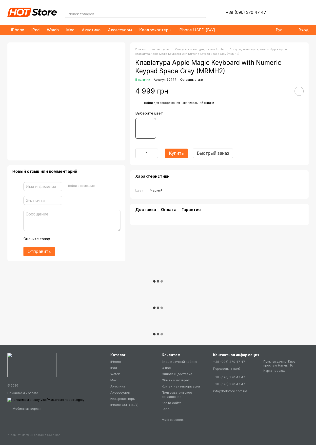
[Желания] (279, 12)
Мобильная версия (26, 408)
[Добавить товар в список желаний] (299, 91)
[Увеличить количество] (154, 153)
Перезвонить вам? (226, 368)
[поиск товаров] (202, 14)
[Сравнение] (292, 12)
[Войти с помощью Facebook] (100, 186)
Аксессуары (120, 29)
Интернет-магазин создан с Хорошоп (33, 435)
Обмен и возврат (175, 380)
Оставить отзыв (191, 79)
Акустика (91, 29)
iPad (36, 29)
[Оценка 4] (82, 239)
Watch (53, 29)
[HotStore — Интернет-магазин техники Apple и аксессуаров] (32, 365)
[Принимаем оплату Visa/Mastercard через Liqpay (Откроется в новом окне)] (45, 399)
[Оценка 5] (90, 239)
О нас (166, 368)
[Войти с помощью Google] (108, 186)
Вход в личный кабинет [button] (180, 362)
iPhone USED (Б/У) (197, 29)
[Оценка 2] (66, 239)
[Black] (145, 128)
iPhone (17, 29)
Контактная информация (181, 386)
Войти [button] (148, 103)
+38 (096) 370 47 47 (246, 12)
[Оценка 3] (74, 239)
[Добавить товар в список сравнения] (285, 91)
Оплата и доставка (177, 374)
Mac (70, 29)
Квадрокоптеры (155, 29)
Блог (165, 409)
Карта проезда (274, 370)
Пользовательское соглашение (177, 394)
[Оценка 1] (58, 239)
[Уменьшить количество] (139, 153)
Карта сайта (171, 403)
